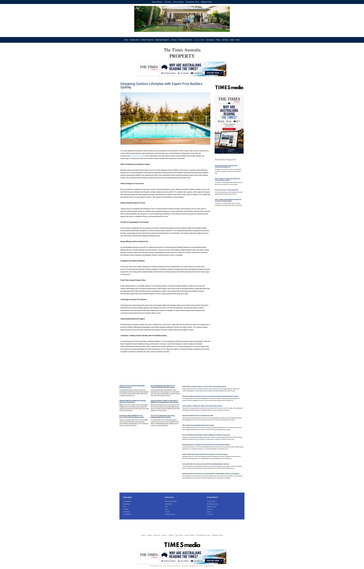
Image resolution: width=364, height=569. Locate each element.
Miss (166, 506)
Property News (135, 40)
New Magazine (127, 514)
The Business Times (192, 2)
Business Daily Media (171, 501)
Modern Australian (170, 514)
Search (232, 40)
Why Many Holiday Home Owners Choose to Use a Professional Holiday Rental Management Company (210, 396)
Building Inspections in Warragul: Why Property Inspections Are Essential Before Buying (206, 444)
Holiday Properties (147, 40)
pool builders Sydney (137, 156)
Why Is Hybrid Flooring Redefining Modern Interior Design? (198, 425)
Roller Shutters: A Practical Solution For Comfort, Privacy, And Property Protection (204, 386)
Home (126, 40)
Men (166, 509)
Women (167, 511)
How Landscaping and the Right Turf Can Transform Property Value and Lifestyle (163, 386)
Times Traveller (178, 2)
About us (157, 535)
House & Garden (199, 40)
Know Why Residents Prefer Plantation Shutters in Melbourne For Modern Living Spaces (206, 435)
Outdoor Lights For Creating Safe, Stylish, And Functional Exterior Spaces (227, 179)
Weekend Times (206, 2)
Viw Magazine (127, 501)
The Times (167, 2)
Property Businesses (185, 40)
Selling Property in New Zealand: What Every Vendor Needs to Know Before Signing (205, 454)
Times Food (210, 514)
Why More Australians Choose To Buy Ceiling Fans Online (197, 415)
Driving (209, 511)
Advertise (225, 40)
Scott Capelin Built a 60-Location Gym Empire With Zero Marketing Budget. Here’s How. (205, 464)
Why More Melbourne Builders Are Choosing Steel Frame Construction (132, 401)
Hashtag (125, 509)
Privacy (164, 535)
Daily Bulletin (168, 504)
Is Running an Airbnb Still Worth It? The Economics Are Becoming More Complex (131, 416)
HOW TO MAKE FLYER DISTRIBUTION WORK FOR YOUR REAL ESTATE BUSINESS (228, 200)
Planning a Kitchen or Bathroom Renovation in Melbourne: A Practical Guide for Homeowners (164, 401)
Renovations (210, 40)
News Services (157, 2)
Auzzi (125, 506)
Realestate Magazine (162, 40)
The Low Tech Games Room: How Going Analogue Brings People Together (162, 416)
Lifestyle (174, 40)
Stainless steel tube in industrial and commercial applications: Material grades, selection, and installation (210, 473)
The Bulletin (126, 511)
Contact (149, 535)
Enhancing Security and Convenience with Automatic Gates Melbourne (226, 166)
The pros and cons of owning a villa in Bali (226, 190)
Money (218, 40)
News (238, 40)
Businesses (126, 504)
